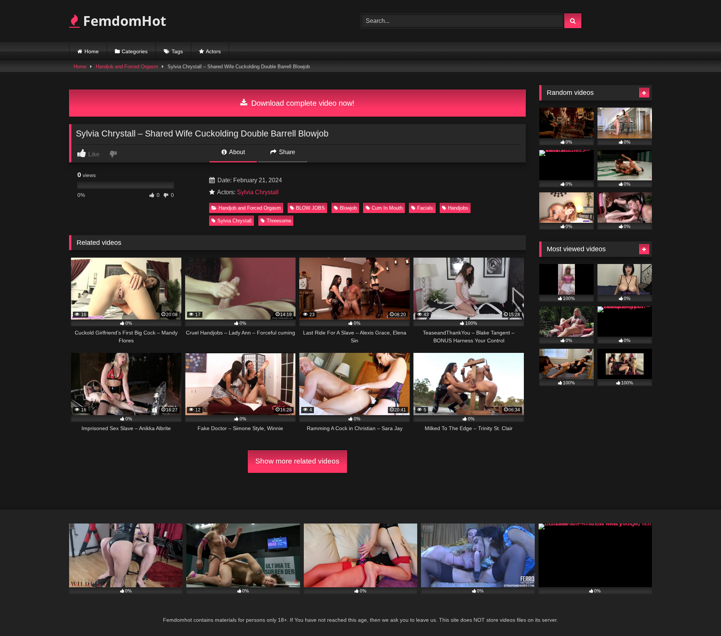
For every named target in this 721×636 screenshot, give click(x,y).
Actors (213, 51)
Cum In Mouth (387, 208)
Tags (177, 51)
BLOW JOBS (310, 208)
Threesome (279, 221)
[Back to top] (697, 613)
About (236, 152)
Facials (425, 208)
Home (91, 51)
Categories (135, 51)
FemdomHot (123, 21)
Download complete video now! (301, 103)
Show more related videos (297, 461)
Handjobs (458, 208)
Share (286, 152)
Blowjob (348, 208)
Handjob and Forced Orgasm (127, 66)
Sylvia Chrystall (258, 192)
